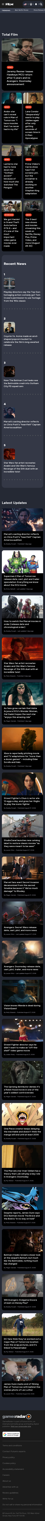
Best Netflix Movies (21, 10)
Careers (6, 1475)
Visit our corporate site (21, 1426)
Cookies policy (9, 1463)
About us (6, 1481)
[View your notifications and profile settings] (36, 4)
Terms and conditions (12, 1445)
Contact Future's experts (14, 1451)
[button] (41, 4)
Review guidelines (10, 1493)
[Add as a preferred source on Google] (11, 1434)
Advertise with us (10, 1487)
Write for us (7, 1498)
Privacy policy (8, 1457)
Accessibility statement (13, 1469)
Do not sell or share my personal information (22, 1504)
